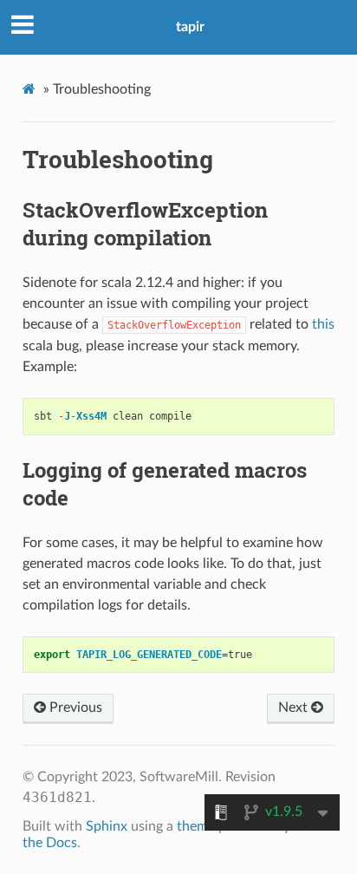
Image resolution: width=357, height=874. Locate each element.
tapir (190, 27)
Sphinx (106, 826)
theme (196, 826)
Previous (74, 707)
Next (294, 707)
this (323, 324)
